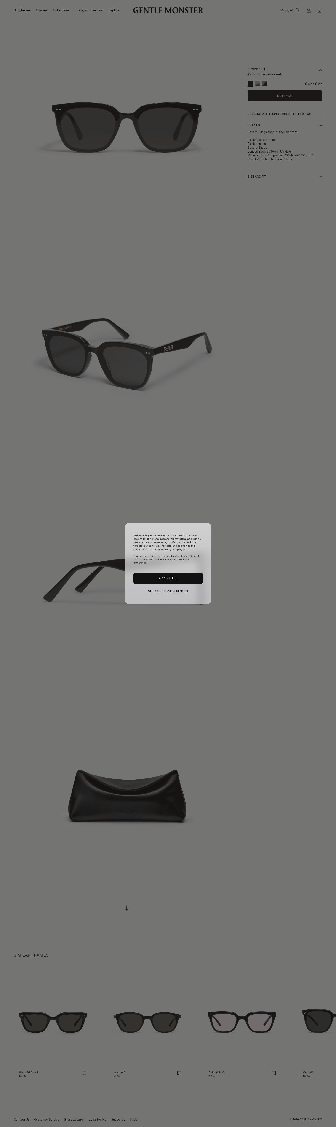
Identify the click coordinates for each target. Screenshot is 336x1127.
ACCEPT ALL (167, 578)
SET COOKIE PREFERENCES (168, 591)
